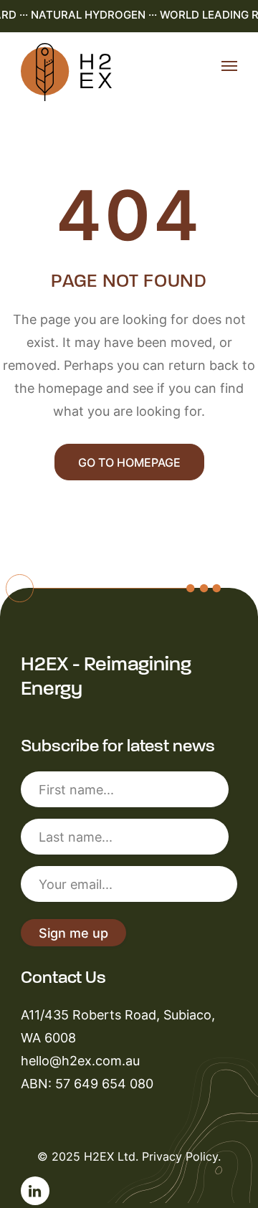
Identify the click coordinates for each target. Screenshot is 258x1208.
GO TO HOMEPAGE (129, 462)
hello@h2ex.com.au (80, 1060)
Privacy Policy (180, 1156)
